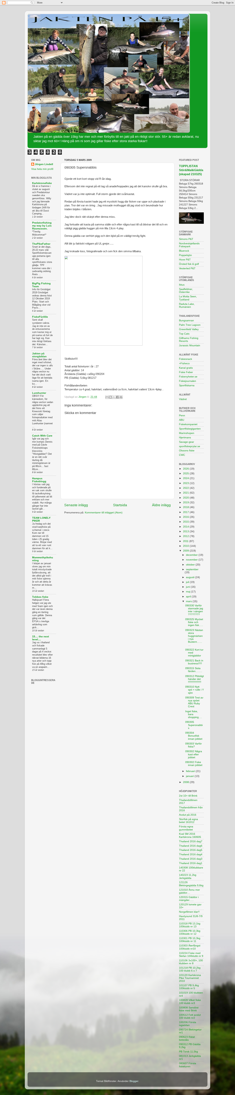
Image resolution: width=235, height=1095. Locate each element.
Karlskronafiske (42, 183)
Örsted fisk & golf (189, 264)
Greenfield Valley (189, 329)
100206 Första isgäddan (187, 1024)
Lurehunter (39, 393)
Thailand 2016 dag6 (190, 845)
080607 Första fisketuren (187, 1065)
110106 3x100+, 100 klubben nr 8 (191, 962)
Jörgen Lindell (44, 164)
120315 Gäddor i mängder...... (189, 898)
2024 (186, 478)
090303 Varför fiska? (193, 745)
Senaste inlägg (76, 505)
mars (189, 601)
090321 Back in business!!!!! (194, 662)
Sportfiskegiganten (190, 428)
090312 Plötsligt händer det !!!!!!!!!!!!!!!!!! (194, 679)
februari (191, 771)
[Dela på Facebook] (117, 397)
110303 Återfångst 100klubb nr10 (189, 947)
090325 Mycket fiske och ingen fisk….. (194, 622)
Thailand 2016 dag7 (190, 841)
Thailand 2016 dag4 (190, 854)
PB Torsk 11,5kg (188, 1051)
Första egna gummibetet (186, 828)
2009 (186, 550)
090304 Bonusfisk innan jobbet (193, 735)
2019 (186, 502)
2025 (186, 473)
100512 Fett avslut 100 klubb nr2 (190, 1016)
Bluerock (184, 250)
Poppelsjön (185, 255)
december (192, 555)
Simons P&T (186, 239)
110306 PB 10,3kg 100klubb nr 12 (189, 932)
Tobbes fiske (40, 597)
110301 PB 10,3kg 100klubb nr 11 (189, 940)
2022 (186, 488)
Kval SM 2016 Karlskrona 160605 (190, 835)
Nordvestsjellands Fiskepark (189, 245)
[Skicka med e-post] (107, 397)
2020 (186, 497)
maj (188, 591)
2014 (186, 526)
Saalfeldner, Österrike (186, 290)
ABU (181, 420)
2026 (186, 468)
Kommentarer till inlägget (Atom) (103, 512)
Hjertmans (185, 437)
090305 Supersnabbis (194, 725)
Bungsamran (186, 320)
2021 (186, 492)
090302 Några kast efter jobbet (193, 754)
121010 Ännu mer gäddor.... (189, 891)
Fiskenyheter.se (188, 376)
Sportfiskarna (186, 385)
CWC (182, 455)
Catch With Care (42, 435)
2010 (186, 546)
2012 (186, 536)
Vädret (183, 399)
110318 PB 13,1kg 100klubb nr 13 (189, 925)
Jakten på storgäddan (39, 355)
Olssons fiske (186, 450)
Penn (182, 415)
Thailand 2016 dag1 (190, 863)
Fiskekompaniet (188, 424)
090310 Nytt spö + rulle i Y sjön (194, 689)
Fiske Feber (186, 372)
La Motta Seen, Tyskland (188, 298)
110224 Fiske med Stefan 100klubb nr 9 (191, 954)
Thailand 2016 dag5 (190, 850)
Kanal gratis (186, 367)
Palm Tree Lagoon (189, 325)
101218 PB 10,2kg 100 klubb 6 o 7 (189, 969)
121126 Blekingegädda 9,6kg (191, 884)
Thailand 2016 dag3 (190, 858)
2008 (186, 782)
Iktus (182, 284)
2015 (186, 521)
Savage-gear (186, 442)
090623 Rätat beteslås (187, 1038)
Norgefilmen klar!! (189, 911)
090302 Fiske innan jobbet (193, 763)
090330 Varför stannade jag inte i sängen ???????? (194, 610)
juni (188, 586)
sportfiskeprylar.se (189, 446)
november (192, 559)
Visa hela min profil (42, 169)
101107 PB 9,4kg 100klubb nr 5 (189, 987)
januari (190, 776)
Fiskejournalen (187, 381)
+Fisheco (184, 363)
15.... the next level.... (40, 638)
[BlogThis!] (110, 397)
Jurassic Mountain (189, 345)
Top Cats (184, 333)
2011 (186, 541)
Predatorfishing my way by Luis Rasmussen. (42, 225)
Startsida (120, 505)
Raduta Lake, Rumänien (187, 305)
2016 (186, 517)
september (192, 569)
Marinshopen (186, 433)
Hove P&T (185, 259)
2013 (186, 531)
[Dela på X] (114, 397)
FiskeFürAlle (40, 316)
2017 (186, 512)
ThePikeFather (41, 243)
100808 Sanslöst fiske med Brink (188, 1009)
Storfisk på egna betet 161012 (188, 821)
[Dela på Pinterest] (121, 397)
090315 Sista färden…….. (193, 670)
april (189, 596)
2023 (186, 483)
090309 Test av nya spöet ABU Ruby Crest (194, 702)
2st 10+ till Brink (188, 795)
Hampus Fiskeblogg (39, 480)
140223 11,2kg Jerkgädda (187, 876)
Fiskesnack (185, 359)
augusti (190, 577)
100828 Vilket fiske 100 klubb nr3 (190, 1001)
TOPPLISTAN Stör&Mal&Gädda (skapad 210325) (191, 170)
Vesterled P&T (187, 268)
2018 (186, 507)
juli (188, 582)
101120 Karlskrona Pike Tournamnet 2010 (190, 978)
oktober (191, 564)
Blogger (133, 1081)
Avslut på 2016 (187, 814)
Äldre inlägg (161, 505)
